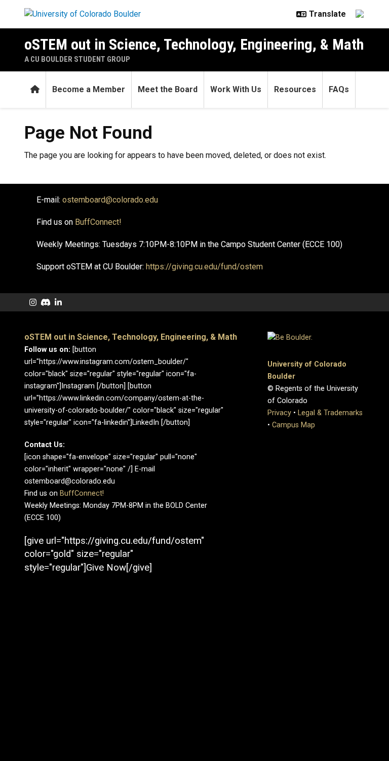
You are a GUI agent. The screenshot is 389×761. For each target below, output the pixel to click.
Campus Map (293, 425)
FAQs (339, 89)
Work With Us (235, 89)
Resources (295, 89)
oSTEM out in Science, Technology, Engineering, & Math (194, 44)
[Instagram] (32, 302)
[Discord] (46, 302)
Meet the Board (168, 89)
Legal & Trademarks (330, 413)
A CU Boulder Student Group (77, 59)
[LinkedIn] (58, 302)
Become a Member (88, 89)
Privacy (279, 413)
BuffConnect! (82, 493)
